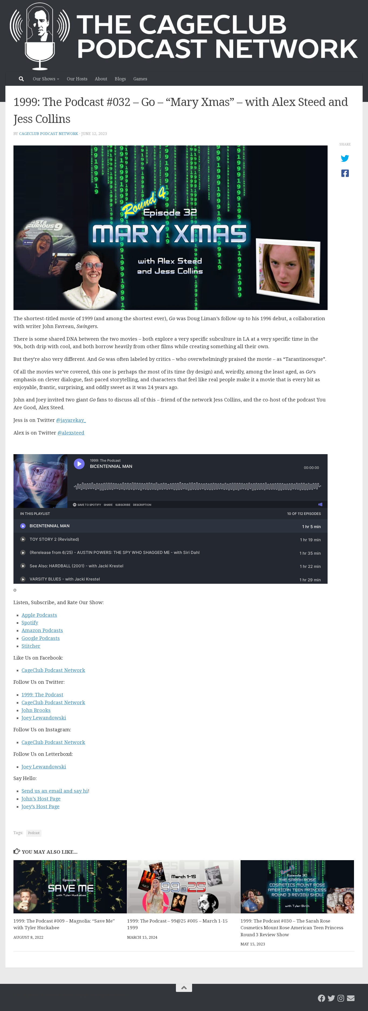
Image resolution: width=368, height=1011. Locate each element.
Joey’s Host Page (41, 806)
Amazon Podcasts (42, 630)
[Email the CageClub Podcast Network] (351, 998)
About (101, 78)
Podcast (34, 833)
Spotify (30, 622)
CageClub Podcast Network (48, 133)
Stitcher (31, 646)
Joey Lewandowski (44, 718)
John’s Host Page (41, 799)
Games (140, 78)
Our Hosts (77, 78)
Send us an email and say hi (55, 791)
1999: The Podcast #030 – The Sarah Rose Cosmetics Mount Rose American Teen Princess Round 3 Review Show (292, 927)
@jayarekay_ (71, 420)
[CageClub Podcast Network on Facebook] (321, 998)
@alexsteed (71, 433)
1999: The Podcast (42, 694)
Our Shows (44, 78)
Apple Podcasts (39, 615)
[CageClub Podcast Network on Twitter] (331, 998)
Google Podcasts (41, 638)
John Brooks (36, 710)
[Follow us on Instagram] (341, 998)
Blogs (120, 78)
